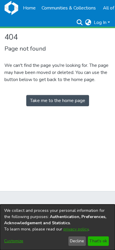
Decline (77, 241)
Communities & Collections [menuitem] (69, 8)
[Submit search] (79, 22)
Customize (13, 241)
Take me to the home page (57, 100)
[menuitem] (88, 22)
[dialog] (57, 227)
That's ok (98, 241)
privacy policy (75, 229)
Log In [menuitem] (100, 22)
